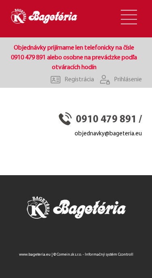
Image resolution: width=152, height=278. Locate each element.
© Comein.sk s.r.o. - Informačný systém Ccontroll (93, 254)
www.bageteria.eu (35, 254)
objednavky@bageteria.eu (108, 134)
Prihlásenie (128, 79)
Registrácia (79, 79)
